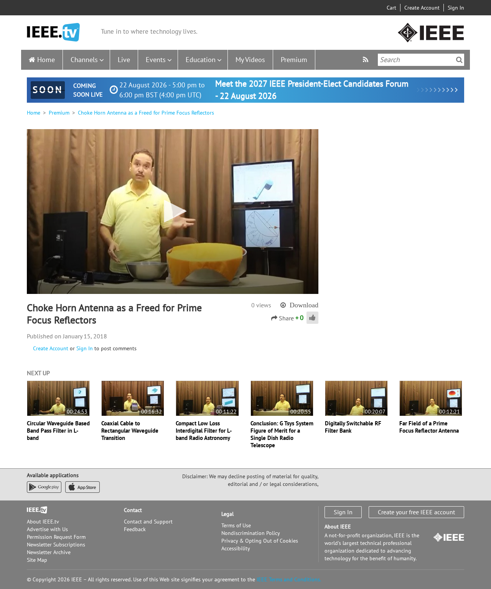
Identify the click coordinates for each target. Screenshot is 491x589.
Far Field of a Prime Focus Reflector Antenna (429, 427)
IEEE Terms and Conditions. (289, 579)
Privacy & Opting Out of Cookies (259, 540)
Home (46, 59)
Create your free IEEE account (416, 512)
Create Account (422, 7)
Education (201, 59)
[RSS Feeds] (366, 59)
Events (156, 59)
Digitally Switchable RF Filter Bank (353, 427)
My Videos (250, 59)
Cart (391, 7)
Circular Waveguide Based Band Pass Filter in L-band (58, 430)
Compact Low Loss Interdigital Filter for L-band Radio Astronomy (204, 430)
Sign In (456, 7)
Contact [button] (133, 510)
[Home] (53, 32)
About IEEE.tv (43, 521)
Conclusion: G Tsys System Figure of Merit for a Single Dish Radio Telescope (281, 434)
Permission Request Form (56, 536)
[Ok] (459, 60)
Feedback (135, 529)
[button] (172, 211)
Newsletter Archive (49, 552)
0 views (261, 305)
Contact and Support (148, 521)
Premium (294, 59)
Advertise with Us (47, 529)
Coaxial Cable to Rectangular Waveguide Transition (129, 430)
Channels (84, 59)
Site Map (37, 559)
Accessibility (235, 548)
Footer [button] (34, 510)
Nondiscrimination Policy (250, 533)
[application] (172, 211)
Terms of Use (236, 525)
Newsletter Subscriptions (56, 544)
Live (124, 59)
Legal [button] (227, 513)
